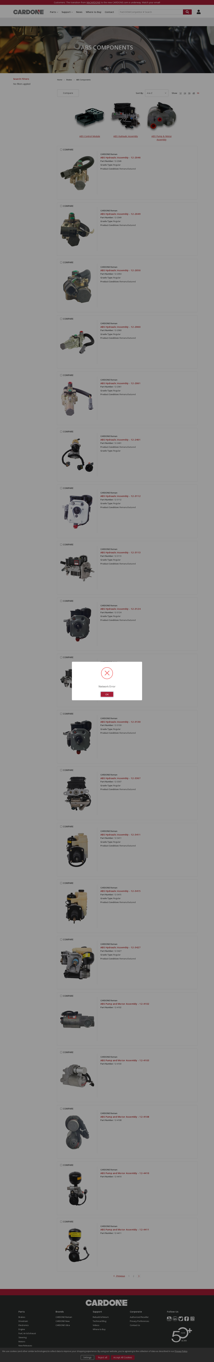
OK (107, 694)
